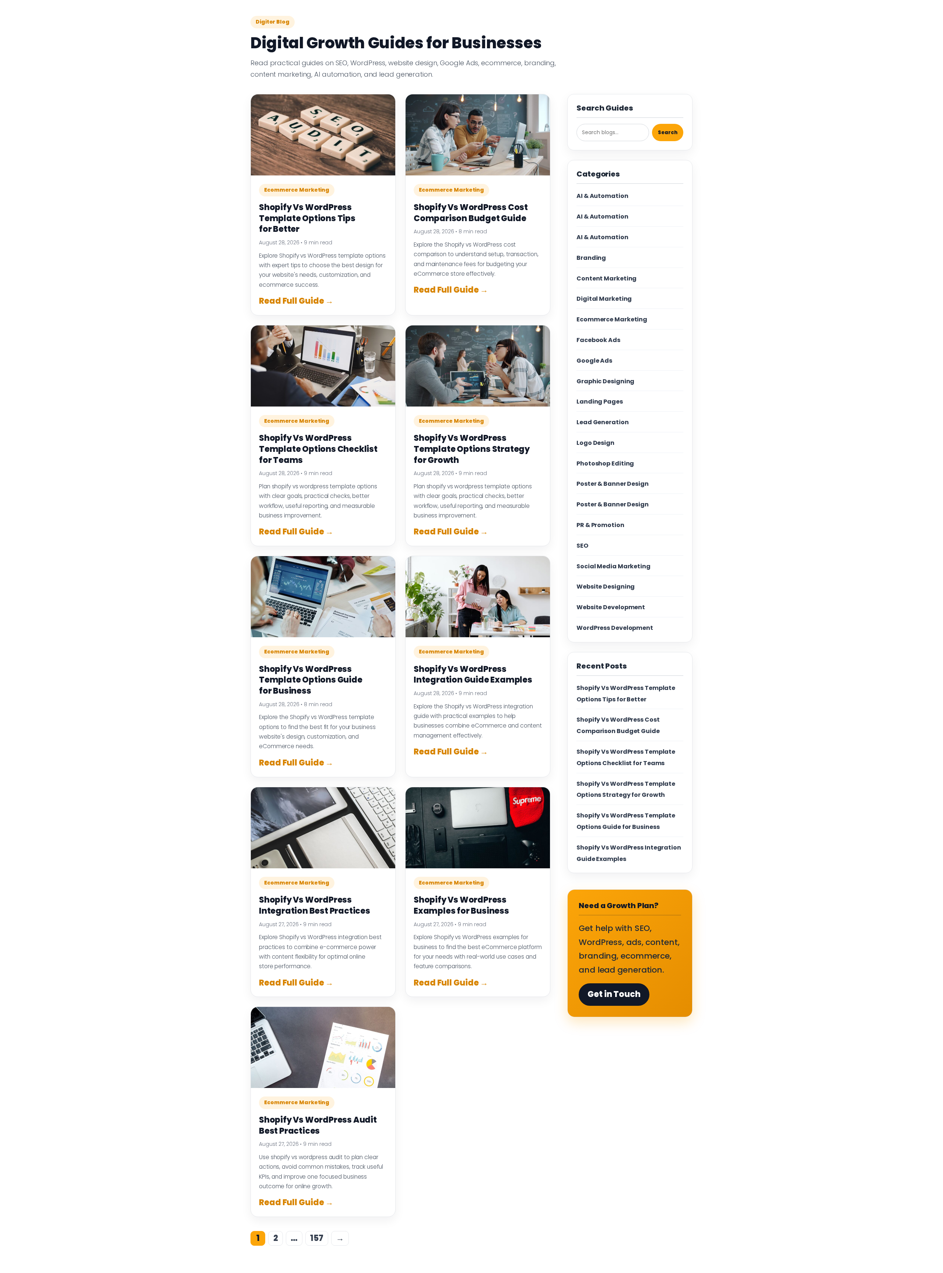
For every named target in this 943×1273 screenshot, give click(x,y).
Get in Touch (614, 994)
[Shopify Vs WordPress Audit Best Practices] (323, 1047)
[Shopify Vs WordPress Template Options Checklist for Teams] (323, 366)
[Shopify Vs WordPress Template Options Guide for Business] (323, 596)
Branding (591, 258)
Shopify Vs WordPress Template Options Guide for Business (310, 680)
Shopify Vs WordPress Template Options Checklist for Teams (318, 448)
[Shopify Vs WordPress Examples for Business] (478, 827)
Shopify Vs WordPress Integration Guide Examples (473, 674)
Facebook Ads (598, 340)
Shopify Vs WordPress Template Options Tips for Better (307, 218)
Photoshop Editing (605, 463)
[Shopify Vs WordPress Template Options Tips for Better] (323, 134)
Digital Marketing (604, 298)
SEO (582, 545)
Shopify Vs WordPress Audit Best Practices (318, 1125)
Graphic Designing (605, 381)
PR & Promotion (600, 525)
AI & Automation (602, 196)
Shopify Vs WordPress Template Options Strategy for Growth (472, 448)
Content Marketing (606, 278)
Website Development (610, 607)
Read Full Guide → (296, 301)
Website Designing (605, 586)
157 (316, 1238)
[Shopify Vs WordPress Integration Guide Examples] (478, 596)
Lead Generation (602, 422)
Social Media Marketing (613, 566)
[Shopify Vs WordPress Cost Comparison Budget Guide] (478, 134)
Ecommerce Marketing (296, 189)
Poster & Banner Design (612, 483)
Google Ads (594, 360)
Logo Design (595, 443)
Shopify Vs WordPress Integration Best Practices (314, 905)
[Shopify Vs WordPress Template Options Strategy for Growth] (478, 366)
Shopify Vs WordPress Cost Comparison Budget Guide (471, 213)
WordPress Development (614, 628)
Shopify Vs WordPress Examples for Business (461, 905)
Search (667, 132)
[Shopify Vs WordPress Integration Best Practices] (323, 827)
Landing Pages (599, 401)
